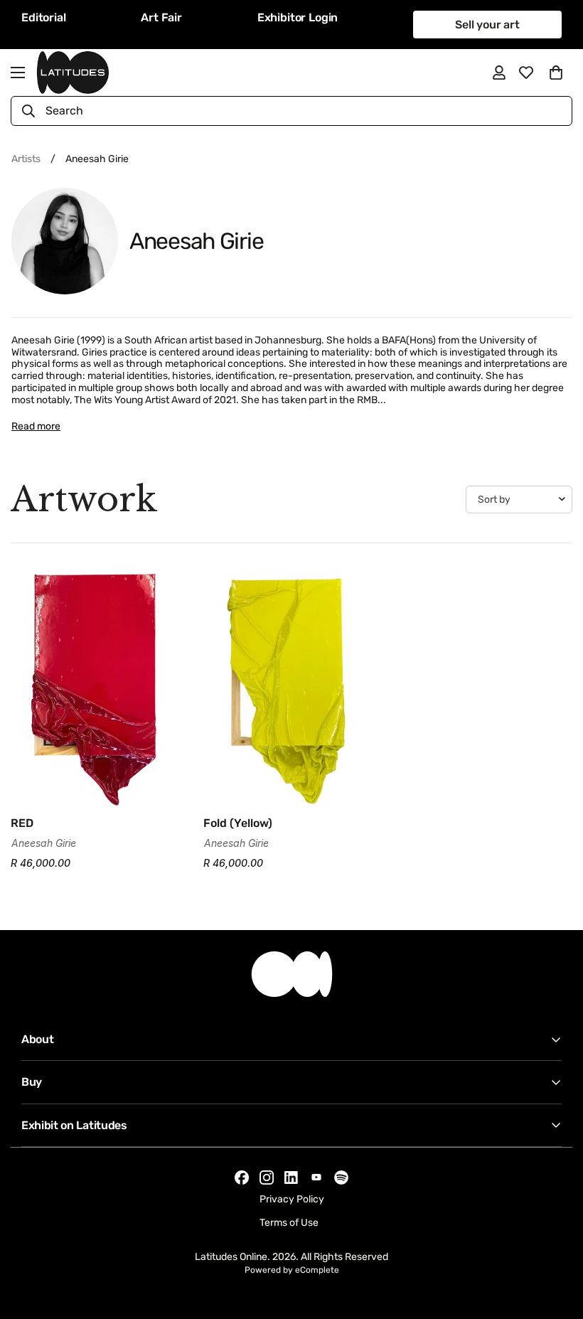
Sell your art (487, 24)
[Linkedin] (291, 1178)
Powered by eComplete (292, 1270)
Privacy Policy (292, 1199)
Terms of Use (289, 1223)
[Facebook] (242, 1177)
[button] (556, 72)
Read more (35, 426)
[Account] (499, 72)
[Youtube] (316, 1177)
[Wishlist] (526, 72)
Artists (26, 159)
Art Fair (161, 17)
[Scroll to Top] (555, 1241)
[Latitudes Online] (73, 72)
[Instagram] (267, 1177)
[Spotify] (341, 1177)
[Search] (28, 111)
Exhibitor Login (297, 17)
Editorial (43, 17)
